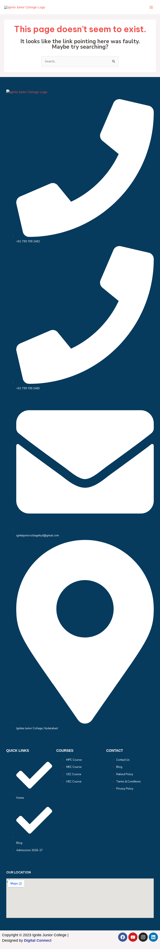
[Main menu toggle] (151, 7)
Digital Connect (37, 940)
